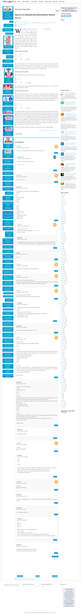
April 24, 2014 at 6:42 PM (22, 304)
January (62, 214)
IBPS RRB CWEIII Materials (9, 300)
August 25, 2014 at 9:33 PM (22, 546)
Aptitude (55, 1)
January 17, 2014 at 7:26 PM (22, 277)
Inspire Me (34, 1)
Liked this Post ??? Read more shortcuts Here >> (48, 130)
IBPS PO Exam (40, 22)
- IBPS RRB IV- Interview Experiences (8, 198)
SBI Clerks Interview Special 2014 (8, 261)
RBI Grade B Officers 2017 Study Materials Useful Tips (7, 167)
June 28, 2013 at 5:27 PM (21, 176)
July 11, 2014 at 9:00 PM (22, 520)
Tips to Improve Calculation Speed (8, 30)
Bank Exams (29, 22)
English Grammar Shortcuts (66, 123)
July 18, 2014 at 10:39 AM (22, 431)
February (62, 212)
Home (19, 1)
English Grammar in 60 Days (8, 189)
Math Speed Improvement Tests (8, 61)
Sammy (18, 337)
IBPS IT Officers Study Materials (8, 345)
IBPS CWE (34, 22)
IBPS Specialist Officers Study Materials (8, 184)
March (62, 200)
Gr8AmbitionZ (20, 157)
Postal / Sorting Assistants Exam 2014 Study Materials (8, 318)
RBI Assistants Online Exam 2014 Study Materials (8, 305)
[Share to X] (20, 133)
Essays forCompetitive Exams (8, 25)
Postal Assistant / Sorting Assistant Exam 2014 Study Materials (70, 165)
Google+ (67, 16)
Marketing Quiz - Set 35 (69, 182)
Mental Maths (23, 24)
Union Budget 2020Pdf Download (8, 47)
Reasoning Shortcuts (69, 595)
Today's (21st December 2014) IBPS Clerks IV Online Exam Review (71, 144)
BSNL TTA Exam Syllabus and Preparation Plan (8, 355)
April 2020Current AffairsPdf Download (8, 92)
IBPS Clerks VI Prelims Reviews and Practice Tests (8, 178)
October (62, 205)
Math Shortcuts (9, 33)
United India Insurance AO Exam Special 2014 (8, 266)
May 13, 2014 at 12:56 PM (22, 456)
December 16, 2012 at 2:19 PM (22, 147)
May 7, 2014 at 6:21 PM (21, 383)
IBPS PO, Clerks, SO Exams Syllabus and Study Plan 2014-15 (8, 324)
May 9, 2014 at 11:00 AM (21, 444)
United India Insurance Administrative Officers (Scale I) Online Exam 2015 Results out (71, 115)
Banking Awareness (69, 605)
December (63, 216)
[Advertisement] (30, 6)
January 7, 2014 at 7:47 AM (21, 188)
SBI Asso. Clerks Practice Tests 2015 (8, 247)
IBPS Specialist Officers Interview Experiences (8, 161)
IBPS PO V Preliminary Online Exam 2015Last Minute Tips (8, 223)
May (61, 196)
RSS (70, 16)
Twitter (65, 16)
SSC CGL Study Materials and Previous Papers (7, 289)
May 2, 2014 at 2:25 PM (22, 239)
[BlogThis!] (18, 133)
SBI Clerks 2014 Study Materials (7, 313)
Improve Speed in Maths (48, 22)
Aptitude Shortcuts (69, 593)
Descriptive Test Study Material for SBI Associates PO (8, 277)
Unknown (18, 146)
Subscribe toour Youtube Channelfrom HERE (7, 109)
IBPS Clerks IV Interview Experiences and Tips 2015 (8, 241)
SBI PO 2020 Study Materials (70, 92)
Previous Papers (68, 589)
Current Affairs (69, 598)
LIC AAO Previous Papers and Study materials (8, 361)
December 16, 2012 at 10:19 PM (23, 158)
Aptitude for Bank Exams (21, 22)
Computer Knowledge (69, 600)
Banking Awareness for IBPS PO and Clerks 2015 (8, 216)
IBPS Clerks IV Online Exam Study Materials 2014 (8, 256)
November (63, 203)
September (63, 201)
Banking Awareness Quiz (8, 65)
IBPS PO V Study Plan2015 (8, 228)
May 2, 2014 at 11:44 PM (21, 327)
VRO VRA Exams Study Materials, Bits (8, 350)
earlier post (25, 33)
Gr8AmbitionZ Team (52, 612)
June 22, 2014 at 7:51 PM (21, 496)
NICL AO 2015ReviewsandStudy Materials (9, 234)
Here (16, 37)
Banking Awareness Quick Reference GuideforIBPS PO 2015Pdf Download (8, 206)
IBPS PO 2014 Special (8, 296)
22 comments (19, 26)
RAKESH (18, 290)
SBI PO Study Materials (8, 371)
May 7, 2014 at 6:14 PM (21, 339)
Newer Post (20, 576)
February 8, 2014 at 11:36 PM (22, 292)
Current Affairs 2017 (8, 309)
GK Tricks (62, 1)
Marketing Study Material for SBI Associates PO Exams (7, 283)
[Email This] (17, 133)
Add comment (55, 556)
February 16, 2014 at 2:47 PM (23, 226)
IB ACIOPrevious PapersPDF (8, 146)
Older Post (55, 576)
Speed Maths (25, 1)
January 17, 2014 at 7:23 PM (22, 265)
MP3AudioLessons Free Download (8, 80)
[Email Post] (16, 133)
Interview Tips (69, 591)
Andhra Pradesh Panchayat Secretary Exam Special (7, 341)
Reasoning (48, 1)
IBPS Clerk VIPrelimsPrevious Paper (8, 123)
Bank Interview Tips (8, 293)
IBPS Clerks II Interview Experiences (8, 366)
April (62, 198)
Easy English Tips (69, 597)
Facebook (62, 16)
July (61, 207)
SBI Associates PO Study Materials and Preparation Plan (8, 272)
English (41, 1)
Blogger (17, 585)
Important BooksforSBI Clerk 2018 (8, 103)
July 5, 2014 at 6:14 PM (21, 509)
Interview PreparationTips (8, 52)
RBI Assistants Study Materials (8, 375)
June (62, 226)
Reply (56, 152)
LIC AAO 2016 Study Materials (9, 193)
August (62, 194)
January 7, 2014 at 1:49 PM (21, 254)
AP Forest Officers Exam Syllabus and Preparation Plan (8, 329)
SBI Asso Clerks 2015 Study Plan (8, 251)
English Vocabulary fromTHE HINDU (8, 156)
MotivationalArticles (10, 57)
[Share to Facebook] (21, 133)
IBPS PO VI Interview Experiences (8, 173)
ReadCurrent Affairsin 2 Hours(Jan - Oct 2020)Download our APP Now (8, 15)
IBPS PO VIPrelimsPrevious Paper (8, 134)
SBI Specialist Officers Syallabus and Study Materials (8, 335)
